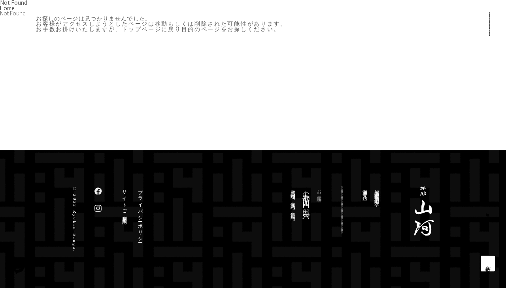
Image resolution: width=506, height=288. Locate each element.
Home (7, 8)
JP (488, 215)
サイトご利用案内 (124, 201)
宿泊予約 (488, 264)
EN (488, 228)
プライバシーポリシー (140, 213)
